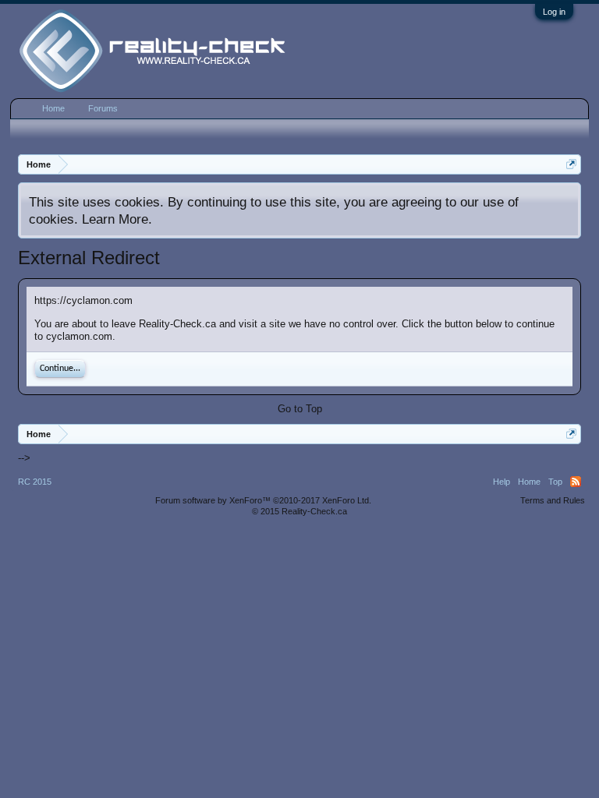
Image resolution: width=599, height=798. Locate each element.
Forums (103, 108)
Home (53, 108)
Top (555, 481)
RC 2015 (34, 481)
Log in (554, 11)
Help (501, 481)
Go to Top (300, 409)
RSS (575, 481)
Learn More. (117, 219)
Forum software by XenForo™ (263, 500)
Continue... (60, 368)
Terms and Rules (552, 500)
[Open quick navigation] (571, 164)
